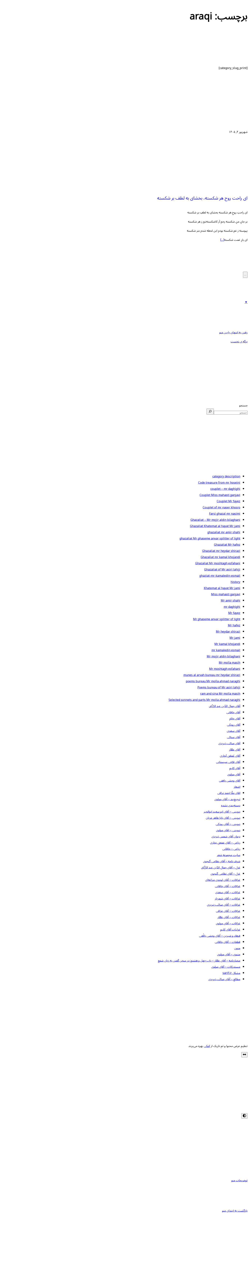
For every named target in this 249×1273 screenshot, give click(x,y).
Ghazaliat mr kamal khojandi (220, 557)
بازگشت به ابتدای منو (235, 1211)
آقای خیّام (234, 718)
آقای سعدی (233, 731)
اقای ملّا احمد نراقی (228, 793)
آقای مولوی (233, 774)
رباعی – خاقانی (231, 849)
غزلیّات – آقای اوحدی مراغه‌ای (222, 880)
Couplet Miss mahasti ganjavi (220, 495)
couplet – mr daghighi (225, 489)
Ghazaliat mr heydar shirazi (221, 551)
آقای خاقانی (233, 712)
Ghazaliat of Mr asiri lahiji (222, 569)
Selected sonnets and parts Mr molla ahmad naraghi (204, 700)
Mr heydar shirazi (228, 632)
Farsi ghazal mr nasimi (224, 514)
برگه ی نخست (239, 341)
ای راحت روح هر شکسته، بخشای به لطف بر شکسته (202, 198)
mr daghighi (232, 607)
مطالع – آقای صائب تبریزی (224, 979)
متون (237, 948)
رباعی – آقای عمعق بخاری (225, 843)
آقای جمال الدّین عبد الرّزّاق (224, 706)
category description (226, 476)
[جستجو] (210, 412)
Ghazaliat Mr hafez (227, 545)
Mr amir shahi (230, 601)
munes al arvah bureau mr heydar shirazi (211, 675)
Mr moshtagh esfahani (224, 669)
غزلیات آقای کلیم (230, 929)
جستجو (243, 405)
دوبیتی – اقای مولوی (228, 830)
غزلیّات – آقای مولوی (228, 923)
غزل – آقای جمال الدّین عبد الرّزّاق (220, 867)
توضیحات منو (239, 1180)
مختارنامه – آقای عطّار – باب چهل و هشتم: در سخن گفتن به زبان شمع (199, 961)
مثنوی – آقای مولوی (228, 954)
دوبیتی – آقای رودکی (228, 824)
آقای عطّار (234, 749)
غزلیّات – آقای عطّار (228, 917)
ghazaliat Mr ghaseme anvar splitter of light (210, 538)
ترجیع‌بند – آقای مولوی (227, 799)
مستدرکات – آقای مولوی (225, 967)
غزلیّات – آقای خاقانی (227, 886)
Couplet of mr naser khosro (221, 507)
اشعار (237, 787)
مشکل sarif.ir (231, 973)
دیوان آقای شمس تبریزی (225, 836)
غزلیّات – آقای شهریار (227, 898)
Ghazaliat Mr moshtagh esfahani (217, 563)
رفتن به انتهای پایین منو (233, 332)
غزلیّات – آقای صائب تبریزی (223, 905)
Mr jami (234, 638)
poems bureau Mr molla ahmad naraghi (213, 681)
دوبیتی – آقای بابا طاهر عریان (223, 818)
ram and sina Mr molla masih (220, 694)
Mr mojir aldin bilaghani (223, 656)
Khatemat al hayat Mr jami (222, 588)
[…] (222, 240)
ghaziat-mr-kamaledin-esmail (219, 576)
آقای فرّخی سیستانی (228, 762)
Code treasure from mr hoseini (219, 483)
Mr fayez (234, 613)
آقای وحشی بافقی (229, 781)
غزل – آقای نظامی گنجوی (225, 874)
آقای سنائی (233, 737)
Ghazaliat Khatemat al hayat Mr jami (215, 526)
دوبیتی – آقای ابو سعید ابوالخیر (222, 812)
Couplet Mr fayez (228, 501)
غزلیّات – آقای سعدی (227, 892)
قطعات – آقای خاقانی (227, 942)
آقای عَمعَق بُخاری (230, 756)
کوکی (207, 1046)
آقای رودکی (233, 725)
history (235, 582)
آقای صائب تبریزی (229, 743)
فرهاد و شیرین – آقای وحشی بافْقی (219, 936)
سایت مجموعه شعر (228, 855)
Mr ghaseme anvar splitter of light (216, 619)
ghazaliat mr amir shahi (223, 532)
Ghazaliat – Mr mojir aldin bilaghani (215, 520)
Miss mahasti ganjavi (225, 594)
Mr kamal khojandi (227, 644)
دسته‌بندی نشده (230, 805)
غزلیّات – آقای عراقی (228, 911)
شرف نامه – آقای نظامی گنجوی (221, 861)
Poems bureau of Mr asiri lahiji (218, 687)
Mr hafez (234, 625)
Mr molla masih (229, 663)
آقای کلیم (234, 768)
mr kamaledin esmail (225, 650)
